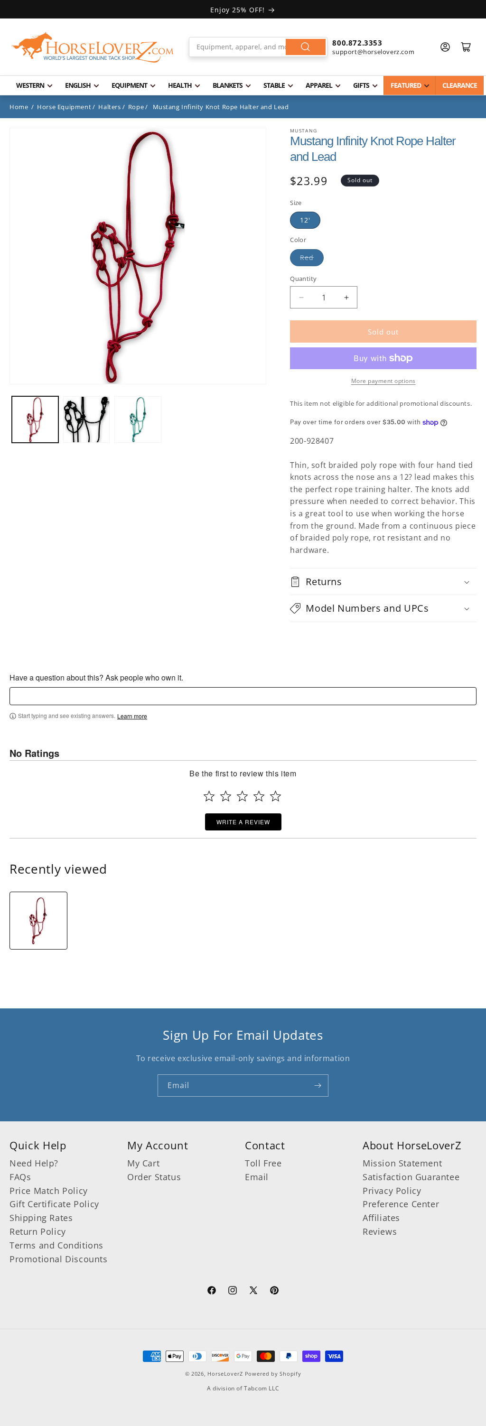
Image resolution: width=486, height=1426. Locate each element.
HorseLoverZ (225, 1373)
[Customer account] (445, 47)
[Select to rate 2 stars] (225, 796)
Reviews (380, 1231)
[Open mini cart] (466, 47)
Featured (406, 85)
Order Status (154, 1177)
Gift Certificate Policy (54, 1204)
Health (180, 85)
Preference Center (401, 1204)
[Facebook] (211, 1292)
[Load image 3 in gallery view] (137, 419)
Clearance (459, 85)
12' (305, 219)
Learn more (132, 716)
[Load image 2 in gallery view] (86, 419)
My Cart (143, 1163)
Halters (109, 107)
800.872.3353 (357, 42)
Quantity (303, 278)
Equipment (129, 85)
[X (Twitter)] (253, 1292)
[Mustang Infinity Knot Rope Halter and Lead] (38, 920)
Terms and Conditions (56, 1245)
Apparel (319, 85)
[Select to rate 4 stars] (259, 796)
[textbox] (243, 696)
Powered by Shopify (273, 1373)
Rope (136, 107)
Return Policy (37, 1231)
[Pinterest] (274, 1292)
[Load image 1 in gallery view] (35, 419)
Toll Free (263, 1163)
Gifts (361, 85)
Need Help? (33, 1163)
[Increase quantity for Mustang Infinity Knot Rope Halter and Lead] (346, 297)
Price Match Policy (48, 1190)
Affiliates (381, 1217)
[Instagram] (232, 1292)
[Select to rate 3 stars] (242, 796)
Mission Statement (402, 1163)
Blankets (228, 85)
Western (30, 85)
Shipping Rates (41, 1217)
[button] (383, 582)
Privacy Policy (392, 1190)
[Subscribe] (317, 1085)
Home (18, 107)
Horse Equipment (64, 107)
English (78, 85)
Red (307, 257)
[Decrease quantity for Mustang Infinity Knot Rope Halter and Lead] (301, 297)
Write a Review (243, 822)
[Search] (306, 47)
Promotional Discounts (58, 1259)
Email (257, 1177)
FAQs (20, 1177)
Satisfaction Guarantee (411, 1177)
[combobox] (258, 47)
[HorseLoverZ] (92, 47)
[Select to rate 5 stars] (275, 796)
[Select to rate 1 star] (209, 796)
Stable (274, 85)
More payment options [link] (383, 381)
